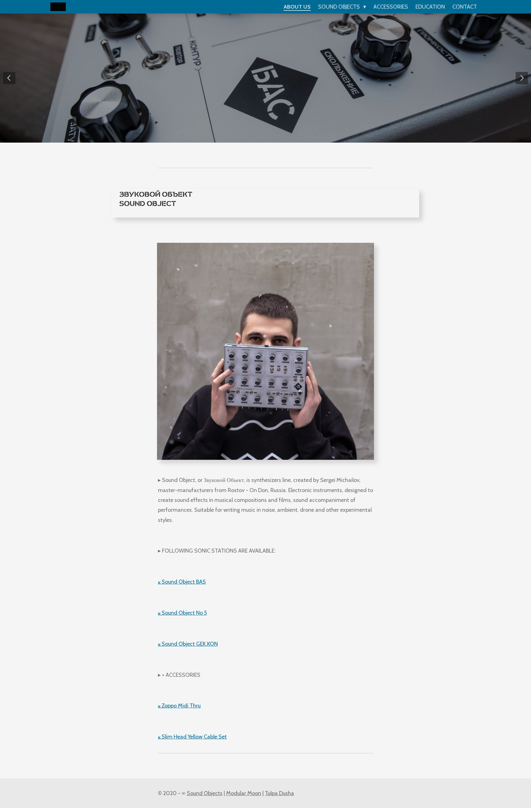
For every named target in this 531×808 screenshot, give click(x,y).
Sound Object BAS (182, 581)
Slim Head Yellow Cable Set (192, 736)
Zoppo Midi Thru (179, 705)
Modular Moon (243, 793)
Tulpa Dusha (279, 793)
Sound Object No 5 (182, 612)
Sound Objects (204, 793)
